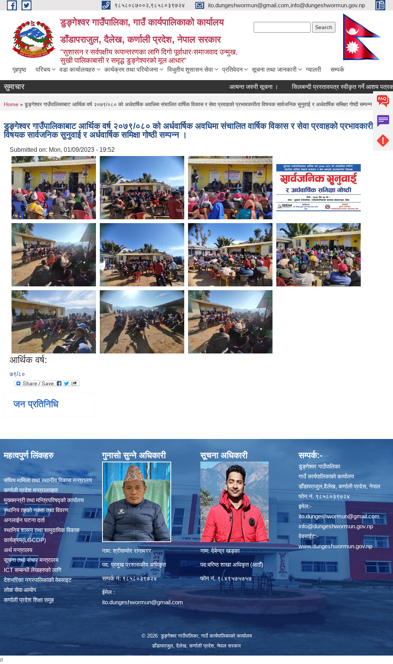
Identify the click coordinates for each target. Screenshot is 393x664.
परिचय (43, 69)
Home (11, 104)
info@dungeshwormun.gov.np (336, 526)
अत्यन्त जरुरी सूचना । (238, 87)
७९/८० (17, 374)
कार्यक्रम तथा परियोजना (131, 69)
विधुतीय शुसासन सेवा (190, 69)
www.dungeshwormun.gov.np (335, 546)
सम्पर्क (337, 69)
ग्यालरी (313, 69)
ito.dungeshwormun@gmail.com (142, 602)
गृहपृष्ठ (19, 69)
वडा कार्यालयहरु (77, 69)
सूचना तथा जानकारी (274, 69)
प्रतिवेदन (232, 69)
